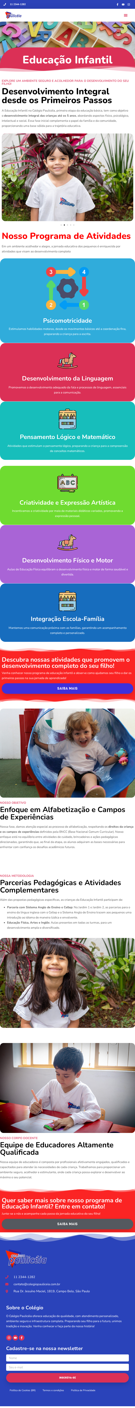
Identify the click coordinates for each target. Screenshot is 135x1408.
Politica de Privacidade (83, 1390)
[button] (125, 15)
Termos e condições (53, 1390)
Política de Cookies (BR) (23, 1390)
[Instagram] (128, 4)
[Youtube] (123, 4)
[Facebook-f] (117, 4)
